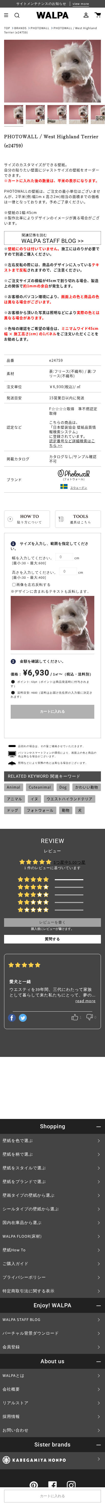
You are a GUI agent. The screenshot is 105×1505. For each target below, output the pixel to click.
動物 (66, 810)
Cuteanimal (40, 787)
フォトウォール (40, 810)
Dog (63, 787)
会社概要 (11, 1389)
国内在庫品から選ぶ (22, 1223)
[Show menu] (8, 15)
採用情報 (11, 1416)
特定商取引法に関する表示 (29, 1291)
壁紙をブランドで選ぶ (24, 1182)
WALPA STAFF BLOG (22, 1319)
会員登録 (11, 1347)
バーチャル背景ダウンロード (31, 1333)
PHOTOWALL (40, 28)
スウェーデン (78, 488)
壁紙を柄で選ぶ (18, 1154)
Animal (13, 787)
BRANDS (20, 28)
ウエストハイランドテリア (70, 798)
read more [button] (85, 1001)
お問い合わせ (16, 1430)
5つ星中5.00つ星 (70, 862)
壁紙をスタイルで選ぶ (24, 1168)
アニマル (14, 798)
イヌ (34, 798)
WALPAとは (13, 1375)
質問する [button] (52, 939)
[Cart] (98, 15)
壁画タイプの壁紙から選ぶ (29, 1195)
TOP (7, 28)
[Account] (86, 15)
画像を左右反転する (33, 584)
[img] (24, 965)
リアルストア (16, 1403)
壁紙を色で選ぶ (18, 1140)
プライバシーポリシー (24, 1277)
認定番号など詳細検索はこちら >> (72, 443)
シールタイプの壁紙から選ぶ (31, 1209)
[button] (17, 15)
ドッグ (12, 810)
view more (81, 4)
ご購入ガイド (16, 1264)
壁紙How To (14, 1250)
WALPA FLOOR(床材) (22, 1236)
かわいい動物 (86, 787)
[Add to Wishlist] (52, 727)
